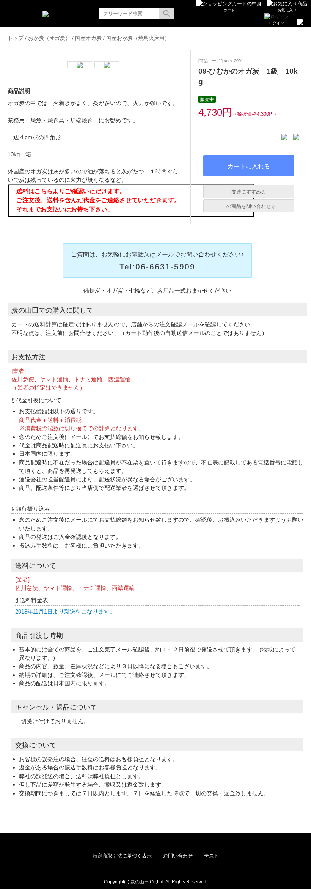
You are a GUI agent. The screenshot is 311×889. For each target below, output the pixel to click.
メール (165, 254)
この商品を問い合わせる (248, 206)
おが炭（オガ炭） (49, 38)
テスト (211, 856)
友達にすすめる (248, 192)
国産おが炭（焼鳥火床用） (138, 38)
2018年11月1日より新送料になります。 (65, 611)
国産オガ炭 (88, 38)
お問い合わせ (178, 856)
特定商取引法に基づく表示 (122, 856)
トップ (16, 38)
